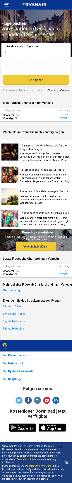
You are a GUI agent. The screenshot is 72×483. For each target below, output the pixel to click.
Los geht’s (36, 79)
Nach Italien (36, 90)
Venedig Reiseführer (36, 246)
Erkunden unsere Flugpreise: (21, 46)
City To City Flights (14, 313)
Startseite (9, 90)
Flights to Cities (12, 306)
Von (6, 52)
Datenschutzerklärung (39, 466)
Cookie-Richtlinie (25, 459)
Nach (7, 65)
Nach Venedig (11, 290)
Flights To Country (14, 321)
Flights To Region (13, 328)
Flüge (22, 90)
